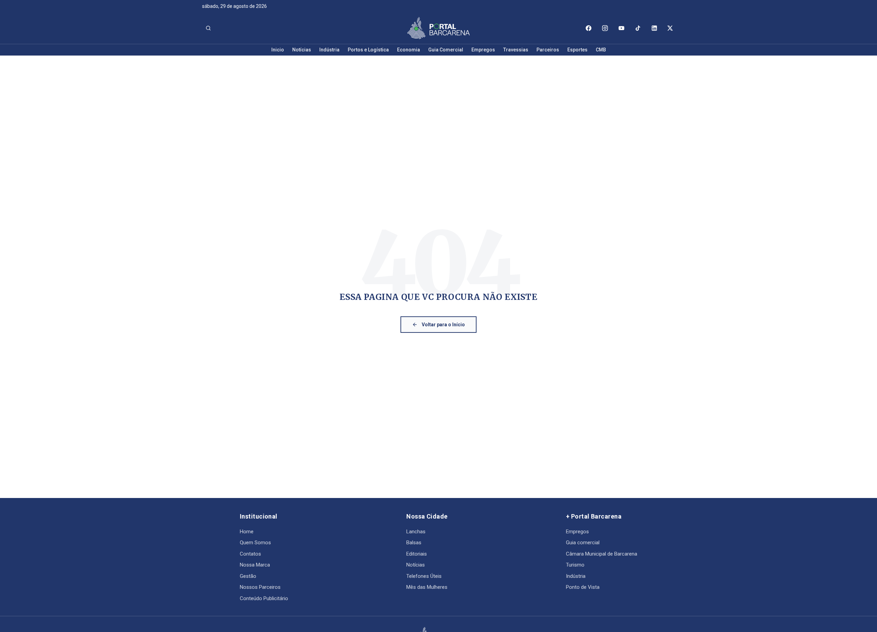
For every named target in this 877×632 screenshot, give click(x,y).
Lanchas (415, 531)
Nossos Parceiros (260, 587)
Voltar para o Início (443, 324)
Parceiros (547, 49)
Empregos (483, 49)
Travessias (515, 49)
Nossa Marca (255, 565)
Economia (408, 49)
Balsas (413, 542)
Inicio (277, 49)
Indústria (329, 49)
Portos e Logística (368, 49)
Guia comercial (583, 542)
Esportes (577, 49)
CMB (601, 49)
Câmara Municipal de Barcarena (601, 554)
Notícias (301, 49)
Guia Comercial (445, 49)
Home (247, 531)
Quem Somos (255, 542)
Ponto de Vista (583, 587)
